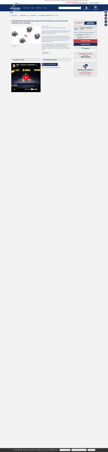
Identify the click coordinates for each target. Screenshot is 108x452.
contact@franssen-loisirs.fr (83, 3)
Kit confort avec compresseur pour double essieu (84, 37)
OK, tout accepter (65, 450)
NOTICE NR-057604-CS (51, 64)
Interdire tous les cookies (79, 450)
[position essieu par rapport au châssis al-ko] (16, 48)
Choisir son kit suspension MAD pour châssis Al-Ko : (84, 32)
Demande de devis (85, 44)
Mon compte (86, 9)
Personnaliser (91, 450)
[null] (15, 12)
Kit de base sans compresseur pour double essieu (84, 35)
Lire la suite (45, 52)
